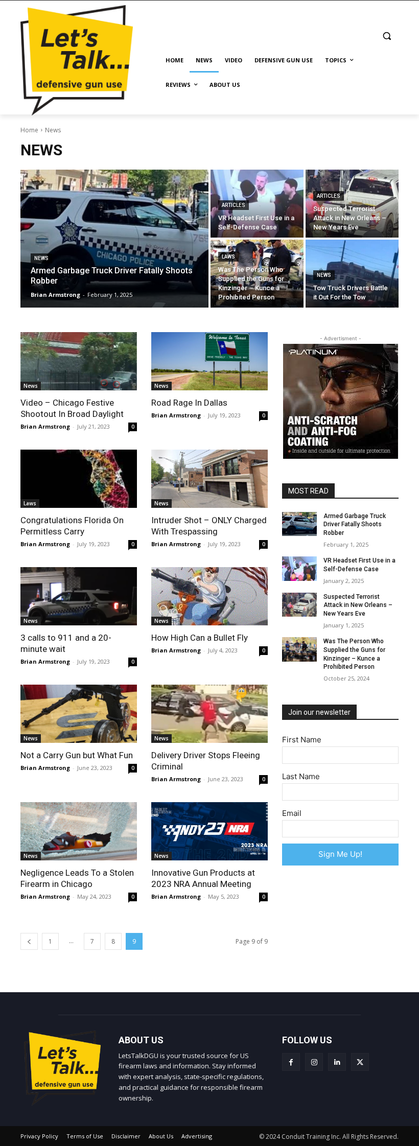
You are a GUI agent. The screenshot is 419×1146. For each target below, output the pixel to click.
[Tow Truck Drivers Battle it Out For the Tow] (352, 274)
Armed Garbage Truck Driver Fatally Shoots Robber (354, 524)
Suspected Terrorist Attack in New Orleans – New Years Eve (357, 605)
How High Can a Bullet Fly (199, 638)
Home (29, 130)
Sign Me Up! (340, 854)
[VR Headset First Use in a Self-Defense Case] (257, 204)
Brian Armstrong (45, 426)
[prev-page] (29, 941)
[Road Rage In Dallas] (209, 361)
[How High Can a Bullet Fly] (209, 596)
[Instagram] (314, 1062)
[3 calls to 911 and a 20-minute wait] (78, 596)
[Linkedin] (337, 1062)
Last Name (301, 776)
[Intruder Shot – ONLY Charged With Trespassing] (209, 479)
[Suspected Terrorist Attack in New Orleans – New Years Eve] (352, 204)
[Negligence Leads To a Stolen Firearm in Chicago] (78, 831)
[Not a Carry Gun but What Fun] (78, 714)
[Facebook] (291, 1062)
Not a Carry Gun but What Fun (76, 755)
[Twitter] (360, 1062)
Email (291, 813)
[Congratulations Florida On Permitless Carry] (78, 479)
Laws (228, 257)
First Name (301, 739)
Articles (233, 205)
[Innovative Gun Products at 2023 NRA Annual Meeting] (209, 831)
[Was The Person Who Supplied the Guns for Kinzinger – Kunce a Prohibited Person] (257, 274)
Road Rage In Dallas (189, 402)
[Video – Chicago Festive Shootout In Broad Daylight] (78, 361)
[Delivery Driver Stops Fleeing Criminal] (209, 714)
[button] (387, 36)
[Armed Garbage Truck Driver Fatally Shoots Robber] (114, 239)
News (41, 258)
